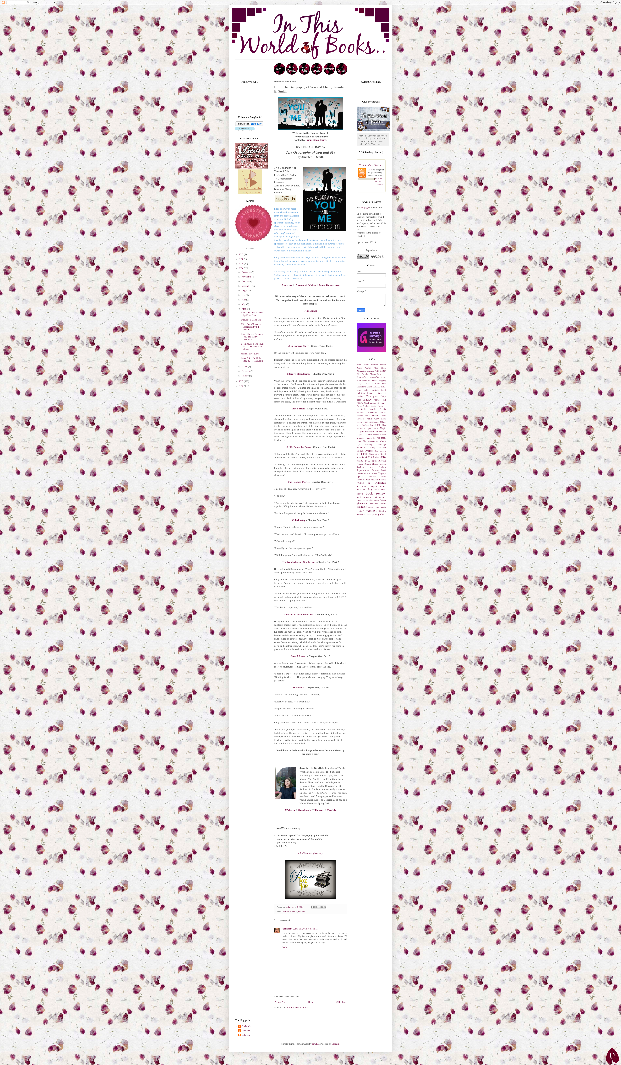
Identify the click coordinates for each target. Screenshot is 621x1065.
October (246, 281)
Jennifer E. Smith (289, 911)
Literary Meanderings (298, 373)
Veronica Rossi (377, 477)
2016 (241, 259)
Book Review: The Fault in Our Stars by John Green (252, 347)
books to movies (364, 497)
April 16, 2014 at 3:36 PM (305, 929)
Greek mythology (372, 403)
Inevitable (361, 409)
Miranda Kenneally (366, 438)
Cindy (370, 169)
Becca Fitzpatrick (370, 380)
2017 (241, 254)
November (247, 277)
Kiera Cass (368, 422)
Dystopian (372, 396)
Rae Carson (380, 451)
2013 (241, 381)
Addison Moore (378, 365)
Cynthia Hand (378, 390)
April (244, 309)
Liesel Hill (375, 425)
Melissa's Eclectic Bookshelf (298, 614)
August (245, 290)
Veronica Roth (363, 479)
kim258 (315, 1044)
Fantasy (367, 399)
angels (374, 486)
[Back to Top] (612, 1055)
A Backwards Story (298, 345)
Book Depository (329, 285)
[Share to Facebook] (321, 907)
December (246, 272)
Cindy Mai (246, 1026)
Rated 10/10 (362, 454)
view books (380, 184)
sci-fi (378, 511)
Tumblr (331, 810)
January (245, 376)
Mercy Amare (379, 435)
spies (383, 511)
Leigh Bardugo (363, 425)
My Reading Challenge (371, 444)
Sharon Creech (379, 464)
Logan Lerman (372, 428)
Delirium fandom (365, 393)
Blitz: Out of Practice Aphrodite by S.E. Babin (251, 327)
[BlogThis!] (315, 907)
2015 (241, 263)
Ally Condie (362, 374)
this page (364, 207)
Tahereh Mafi (379, 470)
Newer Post (280, 1002)
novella (359, 511)
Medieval (368, 435)
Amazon (286, 285)
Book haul (380, 384)
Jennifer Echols (377, 409)
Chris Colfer (363, 390)
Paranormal (362, 447)
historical (374, 504)
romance (369, 511)
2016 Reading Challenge (371, 165)
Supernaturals (363, 470)
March (245, 366)
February (246, 371)
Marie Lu (374, 431)
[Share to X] (318, 907)
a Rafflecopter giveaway (310, 853)
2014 (241, 268)
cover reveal (362, 500)
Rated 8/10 (379, 457)
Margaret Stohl (363, 431)
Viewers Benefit (378, 479)
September (247, 286)
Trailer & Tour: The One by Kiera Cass (252, 314)
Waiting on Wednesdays (371, 483)
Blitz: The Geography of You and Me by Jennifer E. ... (252, 337)
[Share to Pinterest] (324, 907)
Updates (360, 476)
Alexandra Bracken (365, 371)
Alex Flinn (380, 368)
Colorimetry (298, 520)
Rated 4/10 (374, 454)
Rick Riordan (379, 461)
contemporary (379, 497)
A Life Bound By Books (298, 447)
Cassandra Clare (364, 387)
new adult (381, 507)
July (244, 295)
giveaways (363, 503)
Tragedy (382, 473)
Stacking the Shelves (371, 467)
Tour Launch (310, 310)
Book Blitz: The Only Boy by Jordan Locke (252, 359)
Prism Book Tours (316, 140)
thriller (360, 515)
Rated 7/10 (367, 457)
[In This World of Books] (279, 74)
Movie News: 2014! (250, 354)
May (244, 304)
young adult (378, 514)
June (244, 300)
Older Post (341, 1002)
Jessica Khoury (371, 416)
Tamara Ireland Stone (367, 473)
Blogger (335, 1044)
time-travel (367, 515)
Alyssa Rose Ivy (378, 374)
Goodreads (304, 810)
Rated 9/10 (363, 460)
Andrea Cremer (363, 377)
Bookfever (298, 687)
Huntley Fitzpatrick (378, 406)
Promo (369, 450)
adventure (362, 486)
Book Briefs (298, 408)
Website (290, 810)
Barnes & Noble (306, 285)
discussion (374, 500)
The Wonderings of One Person (298, 562)
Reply (284, 947)
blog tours (373, 489)
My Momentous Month (374, 441)
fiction (383, 500)
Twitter (319, 810)
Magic (383, 428)
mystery (371, 507)
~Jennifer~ (287, 929)
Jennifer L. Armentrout (367, 412)
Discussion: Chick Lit (251, 320)
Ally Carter (380, 371)
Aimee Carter (364, 368)
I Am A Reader (299, 656)
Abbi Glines (363, 365)
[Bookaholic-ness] (251, 168)
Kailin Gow (373, 419)
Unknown (245, 1030)
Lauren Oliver (379, 422)
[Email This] (312, 907)
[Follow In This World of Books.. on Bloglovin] (249, 125)
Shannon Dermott (364, 464)
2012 (241, 386)
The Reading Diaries (299, 481)
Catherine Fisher (379, 387)
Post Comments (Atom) (297, 1007)
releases (301, 911)
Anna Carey (375, 377)
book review (376, 493)
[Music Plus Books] (250, 193)
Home (311, 1002)
